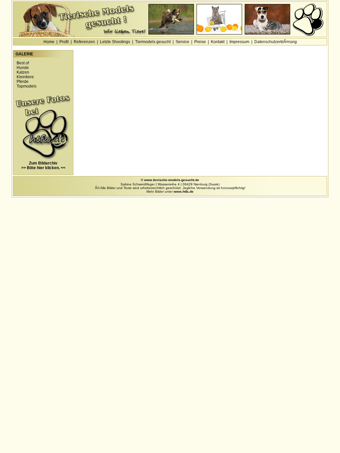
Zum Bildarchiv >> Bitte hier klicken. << (43, 165)
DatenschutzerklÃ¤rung (275, 41)
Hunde (23, 67)
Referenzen (84, 41)
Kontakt (217, 41)
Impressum (239, 41)
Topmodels (27, 86)
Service (182, 41)
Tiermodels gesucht (153, 41)
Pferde (23, 81)
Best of (23, 63)
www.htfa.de (184, 191)
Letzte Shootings (115, 41)
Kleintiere (25, 77)
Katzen (23, 72)
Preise (200, 41)
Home (48, 41)
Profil (64, 41)
